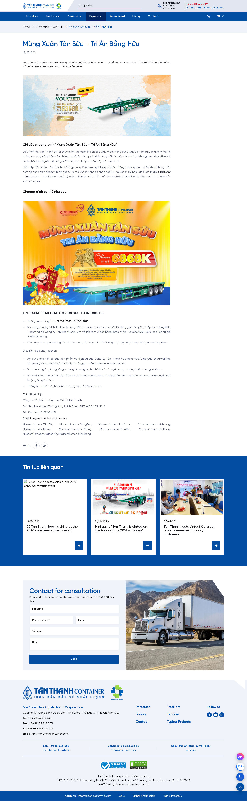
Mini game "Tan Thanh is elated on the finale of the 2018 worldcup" (121, 528)
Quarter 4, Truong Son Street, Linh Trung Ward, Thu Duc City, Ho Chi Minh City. (71, 712)
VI (223, 16)
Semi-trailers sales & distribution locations (56, 748)
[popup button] (240, 787)
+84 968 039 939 (197, 4)
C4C (122, 796)
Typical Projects (179, 722)
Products (173, 707)
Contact (153, 16)
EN (218, 16)
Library (136, 16)
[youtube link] (215, 714)
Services (173, 714)
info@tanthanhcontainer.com (205, 7)
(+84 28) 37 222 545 (40, 718)
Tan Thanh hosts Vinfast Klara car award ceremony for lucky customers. (189, 530)
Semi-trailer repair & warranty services (190, 748)
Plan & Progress (172, 796)
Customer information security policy (88, 796)
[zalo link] (221, 714)
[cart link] (208, 16)
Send (74, 659)
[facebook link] (36, 445)
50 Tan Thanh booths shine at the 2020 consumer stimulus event (52, 528)
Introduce (32, 16)
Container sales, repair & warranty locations (124, 748)
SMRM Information (144, 796)
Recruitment (117, 16)
